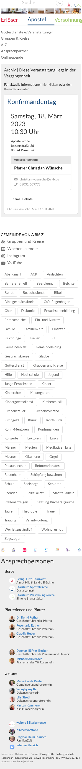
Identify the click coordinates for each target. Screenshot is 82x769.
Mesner (10, 456)
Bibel (58, 293)
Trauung (10, 520)
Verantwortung (37, 520)
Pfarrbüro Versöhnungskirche (35, 595)
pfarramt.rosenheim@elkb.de (17, 761)
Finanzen (58, 329)
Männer (10, 447)
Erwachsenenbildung (59, 311)
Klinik (32, 420)
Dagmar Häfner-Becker (32, 650)
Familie (10, 329)
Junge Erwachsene (18, 384)
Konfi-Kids (54, 420)
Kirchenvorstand (47, 411)
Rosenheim (13, 475)
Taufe (9, 511)
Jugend (53, 374)
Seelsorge (31, 484)
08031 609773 (30, 184)
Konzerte (11, 438)
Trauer (51, 511)
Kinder (46, 384)
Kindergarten (39, 393)
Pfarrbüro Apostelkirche (32, 587)
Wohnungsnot (52, 529)
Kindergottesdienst (19, 402)
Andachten (55, 274)
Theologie (29, 511)
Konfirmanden (48, 429)
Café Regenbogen (57, 302)
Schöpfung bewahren (46, 475)
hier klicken (50, 84)
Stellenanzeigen (16, 502)
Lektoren (34, 438)
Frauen (35, 338)
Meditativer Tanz (58, 447)
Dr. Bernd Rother (27, 617)
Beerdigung (45, 283)
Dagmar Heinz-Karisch (31, 737)
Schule (9, 484)
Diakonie (28, 311)
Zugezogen (13, 538)
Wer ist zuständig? (18, 529)
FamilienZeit (33, 329)
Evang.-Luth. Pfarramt (31, 579)
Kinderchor (13, 393)
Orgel (53, 456)
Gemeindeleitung (48, 347)
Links (54, 438)
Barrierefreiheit (16, 283)
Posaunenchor (15, 466)
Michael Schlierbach (29, 659)
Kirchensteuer (15, 411)
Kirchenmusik (52, 402)
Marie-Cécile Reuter (29, 681)
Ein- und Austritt (47, 320)
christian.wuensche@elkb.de (39, 179)
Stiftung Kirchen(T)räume (55, 502)
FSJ (52, 338)
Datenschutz (22, 754)
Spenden (11, 493)
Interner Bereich (27, 745)
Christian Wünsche (18, 209)
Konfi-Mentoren (17, 429)
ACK (34, 274)
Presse (34, 754)
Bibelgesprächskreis (19, 302)
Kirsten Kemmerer (28, 705)
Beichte (68, 283)
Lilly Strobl (23, 697)
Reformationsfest (48, 466)
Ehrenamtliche (15, 320)
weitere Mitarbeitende (31, 722)
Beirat (9, 293)
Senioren (54, 484)
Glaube (43, 356)
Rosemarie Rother (28, 625)
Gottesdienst (14, 365)
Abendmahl (13, 274)
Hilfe (8, 374)
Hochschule (30, 374)
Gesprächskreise (17, 356)
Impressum (7, 754)
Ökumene (32, 456)
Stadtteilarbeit (63, 493)
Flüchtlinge (13, 338)
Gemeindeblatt (15, 347)
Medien (31, 447)
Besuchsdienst (33, 293)
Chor (8, 311)
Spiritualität (35, 493)
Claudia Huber (25, 633)
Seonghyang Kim (27, 689)
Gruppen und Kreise (48, 365)
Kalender (10, 89)
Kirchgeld (12, 420)
